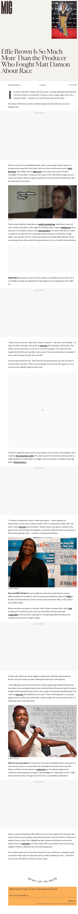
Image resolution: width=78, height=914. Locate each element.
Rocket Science (20, 462)
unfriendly (26, 844)
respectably (13, 615)
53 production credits (25, 456)
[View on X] (42, 259)
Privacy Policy (73, 903)
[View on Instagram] (42, 409)
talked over (37, 172)
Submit (72, 901)
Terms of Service (64, 903)
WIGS (69, 596)
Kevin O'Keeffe (15, 85)
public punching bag (47, 224)
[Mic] (6, 7)
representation (44, 231)
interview (43, 346)
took (70, 608)
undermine (40, 769)
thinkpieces (66, 227)
